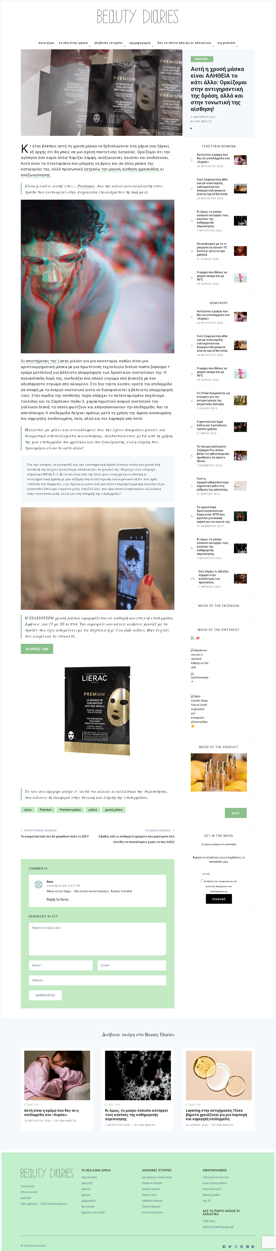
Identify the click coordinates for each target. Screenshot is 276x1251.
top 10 (207, 1200)
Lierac (28, 809)
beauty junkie (211, 1194)
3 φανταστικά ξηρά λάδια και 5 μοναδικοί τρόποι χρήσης (212, 425)
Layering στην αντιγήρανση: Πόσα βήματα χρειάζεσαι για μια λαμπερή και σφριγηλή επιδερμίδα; (216, 1114)
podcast (26, 1197)
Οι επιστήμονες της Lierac (45, 361)
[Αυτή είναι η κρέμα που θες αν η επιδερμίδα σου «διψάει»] (57, 1075)
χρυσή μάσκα (113, 809)
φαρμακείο (88, 1200)
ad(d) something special (218, 1227)
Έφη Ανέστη (203, 121)
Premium (85, 185)
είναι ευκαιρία (212, 1189)
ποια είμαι (27, 1186)
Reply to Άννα (57, 899)
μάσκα (93, 809)
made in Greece (152, 1183)
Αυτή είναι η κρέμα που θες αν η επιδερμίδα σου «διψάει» (213, 315)
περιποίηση (89, 1177)
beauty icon (149, 1194)
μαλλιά (86, 1189)
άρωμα (85, 1194)
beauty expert (151, 1189)
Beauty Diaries (38, 1245)
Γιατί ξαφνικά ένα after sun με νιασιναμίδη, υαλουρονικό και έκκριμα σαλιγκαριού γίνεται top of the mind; (212, 343)
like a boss (88, 1206)
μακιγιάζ (87, 1183)
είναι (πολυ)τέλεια (215, 1183)
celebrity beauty (152, 1200)
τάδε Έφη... (202, 59)
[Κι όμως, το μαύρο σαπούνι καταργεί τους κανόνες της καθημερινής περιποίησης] (138, 1075)
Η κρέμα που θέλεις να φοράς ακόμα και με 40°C (212, 372)
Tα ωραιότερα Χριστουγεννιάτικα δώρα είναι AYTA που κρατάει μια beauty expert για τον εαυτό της (213, 514)
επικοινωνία (29, 1192)
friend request (151, 1206)
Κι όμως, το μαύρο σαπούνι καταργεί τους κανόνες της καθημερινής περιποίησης (213, 546)
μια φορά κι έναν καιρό (157, 1177)
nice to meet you (152, 1212)
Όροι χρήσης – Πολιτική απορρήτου (44, 1203)
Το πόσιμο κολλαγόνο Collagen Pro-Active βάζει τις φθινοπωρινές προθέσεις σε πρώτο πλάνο (213, 454)
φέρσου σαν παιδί (93, 1212)
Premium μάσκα (70, 809)
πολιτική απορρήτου (220, 886)
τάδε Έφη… (210, 1221)
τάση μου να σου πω (216, 1177)
